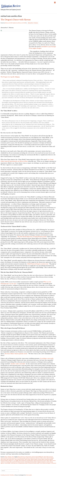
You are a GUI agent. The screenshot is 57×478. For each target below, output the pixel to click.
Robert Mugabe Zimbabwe (40, 461)
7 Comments (53, 463)
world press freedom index (33, 463)
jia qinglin (16, 460)
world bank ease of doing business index (19, 463)
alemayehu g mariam (48, 456)
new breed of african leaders (18, 461)
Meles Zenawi (52, 460)
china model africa (10, 459)
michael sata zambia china (6, 461)
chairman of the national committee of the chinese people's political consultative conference (20, 458)
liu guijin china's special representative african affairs (38, 460)
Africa (6, 456)
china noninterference (19, 459)
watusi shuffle (7, 463)
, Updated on (15, 22)
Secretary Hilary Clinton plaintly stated (16, 353)
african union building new (37, 456)
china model (3, 459)
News (13, 456)
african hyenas (28, 456)
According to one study (46, 358)
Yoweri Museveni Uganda (45, 463)
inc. (13, 460)
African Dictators (21, 456)
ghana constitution (46, 459)
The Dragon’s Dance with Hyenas (16, 19)
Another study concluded (18, 363)
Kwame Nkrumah (22, 460)
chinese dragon (34, 459)
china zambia (27, 459)
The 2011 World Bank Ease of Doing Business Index (32, 236)
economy (39, 459)
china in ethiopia (50, 458)
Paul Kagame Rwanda (29, 461)
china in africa (43, 458)
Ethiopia (9, 456)
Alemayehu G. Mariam (33, 22)
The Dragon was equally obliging (10, 77)
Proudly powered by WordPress (7, 475)
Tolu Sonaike (29, 475)
